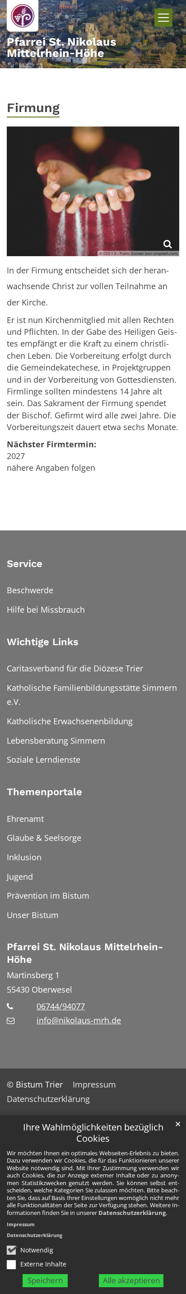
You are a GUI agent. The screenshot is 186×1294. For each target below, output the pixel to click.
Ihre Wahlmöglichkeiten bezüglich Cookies (93, 1133)
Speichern (45, 1280)
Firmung (33, 107)
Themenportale (44, 791)
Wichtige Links (43, 641)
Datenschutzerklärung (132, 1213)
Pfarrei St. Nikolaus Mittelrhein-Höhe (85, 953)
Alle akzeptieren (131, 1280)
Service (24, 563)
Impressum (21, 1224)
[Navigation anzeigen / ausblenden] (163, 18)
